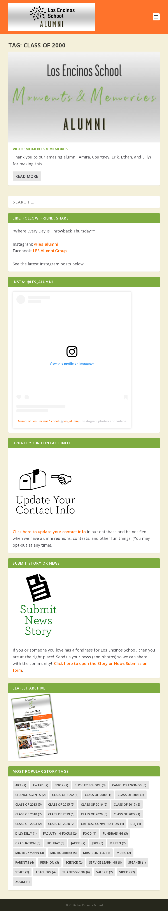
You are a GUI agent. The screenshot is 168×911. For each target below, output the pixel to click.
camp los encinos (129, 785)
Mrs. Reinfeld (96, 853)
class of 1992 (65, 795)
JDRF (97, 843)
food (89, 833)
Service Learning (105, 862)
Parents (24, 862)
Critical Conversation (102, 824)
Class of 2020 (94, 814)
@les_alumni (46, 244)
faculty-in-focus (60, 833)
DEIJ (135, 824)
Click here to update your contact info (49, 531)
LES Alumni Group (50, 250)
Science (73, 862)
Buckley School (90, 785)
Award (40, 785)
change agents (30, 795)
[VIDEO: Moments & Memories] (83, 97)
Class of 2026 (61, 824)
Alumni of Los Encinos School (38, 421)
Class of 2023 (28, 824)
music (124, 853)
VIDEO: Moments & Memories (40, 149)
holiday (55, 843)
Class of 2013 (28, 804)
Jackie (78, 843)
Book (61, 785)
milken (118, 843)
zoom (22, 882)
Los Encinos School (90, 905)
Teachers (45, 872)
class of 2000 (98, 795)
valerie (104, 872)
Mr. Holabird (63, 853)
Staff (22, 872)
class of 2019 (61, 814)
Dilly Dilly (26, 833)
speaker (137, 862)
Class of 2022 (127, 814)
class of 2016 (94, 804)
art (20, 785)
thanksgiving (76, 872)
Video (127, 872)
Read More (26, 176)
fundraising (115, 833)
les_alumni (71, 421)
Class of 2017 (127, 804)
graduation (27, 843)
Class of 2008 (131, 795)
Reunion (49, 862)
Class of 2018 (28, 814)
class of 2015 (61, 804)
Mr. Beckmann (29, 853)
